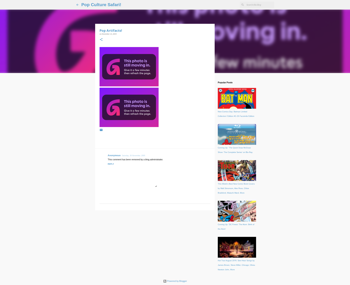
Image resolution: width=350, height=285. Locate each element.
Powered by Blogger (177, 281)
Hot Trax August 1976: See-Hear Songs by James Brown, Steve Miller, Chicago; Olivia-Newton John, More (236, 265)
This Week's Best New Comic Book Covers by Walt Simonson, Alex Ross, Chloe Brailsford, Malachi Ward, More (236, 188)
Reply (111, 164)
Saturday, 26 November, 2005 (133, 156)
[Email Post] (101, 131)
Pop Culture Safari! (101, 4)
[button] (101, 40)
